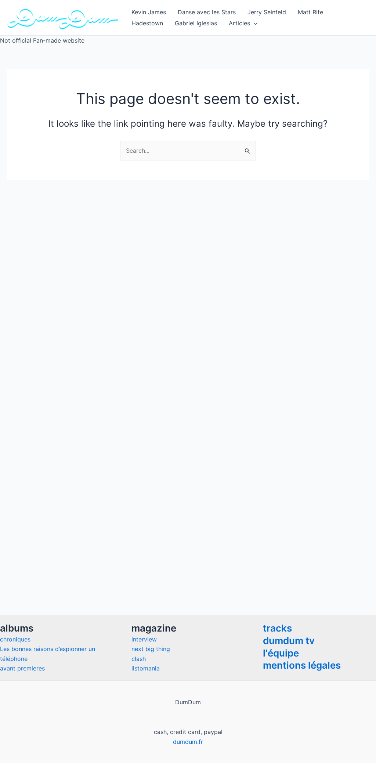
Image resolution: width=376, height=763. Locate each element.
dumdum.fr (188, 741)
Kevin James (148, 12)
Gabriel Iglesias (196, 23)
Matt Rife (310, 12)
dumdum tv (289, 640)
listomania (145, 668)
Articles (239, 23)
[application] (253, 23)
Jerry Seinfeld (266, 12)
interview (144, 639)
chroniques (15, 639)
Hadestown (147, 23)
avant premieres (22, 668)
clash (138, 658)
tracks (277, 628)
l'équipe (281, 653)
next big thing (150, 648)
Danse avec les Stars (207, 12)
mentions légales (302, 665)
